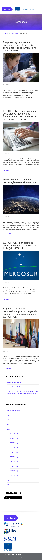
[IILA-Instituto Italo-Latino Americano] (10, 531)
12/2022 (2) (14, 434)
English (31, 9)
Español (25, 9)
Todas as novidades (14, 382)
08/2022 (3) (14, 452)
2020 (8, 485)
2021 (8, 480)
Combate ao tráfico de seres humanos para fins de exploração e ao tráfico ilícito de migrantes (22, 392)
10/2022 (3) (14, 443)
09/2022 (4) (14, 447)
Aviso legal (23, 558)
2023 (8, 424)
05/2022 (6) (14, 466)
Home (6, 33)
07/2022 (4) (14, 457)
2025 (8, 415)
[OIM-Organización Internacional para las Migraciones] (10, 539)
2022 (8, 429)
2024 (8, 420)
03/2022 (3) (14, 471)
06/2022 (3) (14, 461)
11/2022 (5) (14, 438)
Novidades (14, 33)
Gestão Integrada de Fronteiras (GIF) (19, 387)
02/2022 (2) (14, 475)
